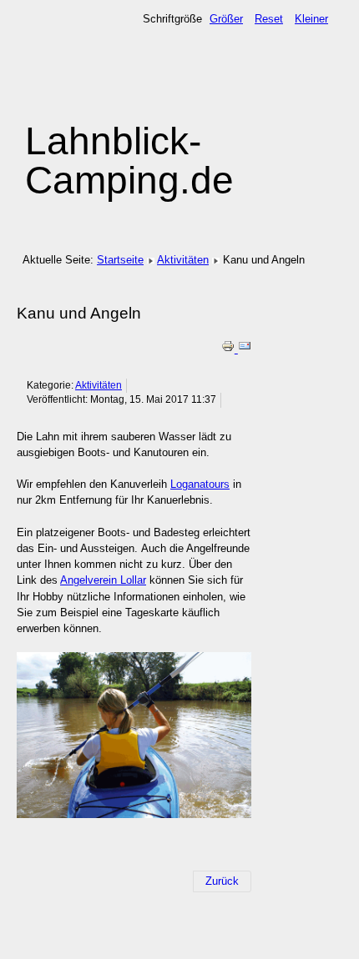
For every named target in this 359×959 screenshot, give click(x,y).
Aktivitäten (183, 260)
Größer (226, 19)
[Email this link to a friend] (244, 349)
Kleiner (311, 19)
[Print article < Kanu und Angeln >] (229, 349)
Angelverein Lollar (103, 580)
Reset (269, 19)
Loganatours (200, 484)
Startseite (120, 260)
